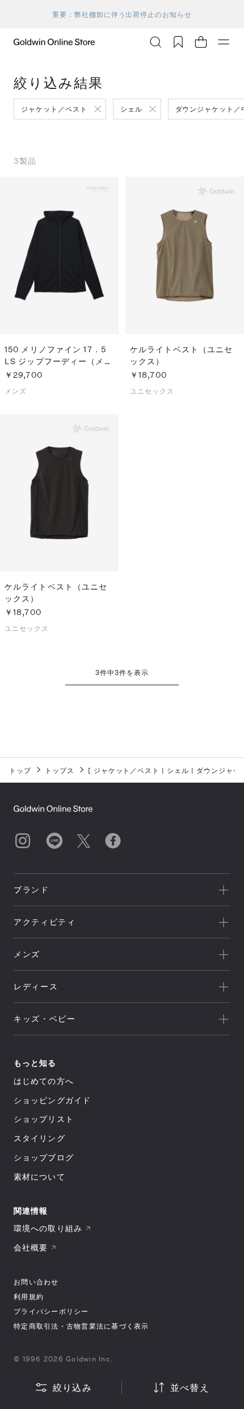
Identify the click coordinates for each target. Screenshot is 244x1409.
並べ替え (189, 1387)
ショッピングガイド (52, 1100)
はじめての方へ (44, 1080)
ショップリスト (44, 1118)
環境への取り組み (48, 1228)
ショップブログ (44, 1157)
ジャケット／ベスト (54, 108)
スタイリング (39, 1138)
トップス (59, 770)
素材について (39, 1176)
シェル (131, 108)
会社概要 (31, 1247)
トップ (20, 770)
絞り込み (72, 1387)
